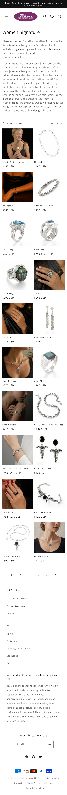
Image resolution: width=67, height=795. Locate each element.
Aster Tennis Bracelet (43, 205)
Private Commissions (17, 598)
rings (16, 49)
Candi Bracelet (9, 425)
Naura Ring (39, 249)
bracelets (54, 49)
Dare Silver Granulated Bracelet (16, 468)
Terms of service (34, 783)
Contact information (35, 788)
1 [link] (11, 574)
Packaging (12, 641)
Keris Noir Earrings (42, 468)
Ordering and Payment (18, 648)
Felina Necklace (41, 556)
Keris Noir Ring (9, 512)
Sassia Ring (7, 337)
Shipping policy (51, 783)
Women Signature (16, 605)
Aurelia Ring (7, 249)
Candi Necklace (9, 381)
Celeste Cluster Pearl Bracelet (15, 162)
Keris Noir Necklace (11, 556)
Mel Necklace (40, 162)
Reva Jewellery (21, 778)
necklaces (37, 49)
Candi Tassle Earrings (44, 337)
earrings (25, 49)
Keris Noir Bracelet (42, 512)
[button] (6, 16)
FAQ (9, 663)
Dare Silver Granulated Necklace (48, 425)
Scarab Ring (7, 293)
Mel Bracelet (7, 205)
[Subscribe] (49, 744)
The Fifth (38, 293)
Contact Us (12, 655)
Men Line (11, 613)
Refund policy (53, 778)
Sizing (10, 633)
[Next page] (55, 574)
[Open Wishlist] (52, 16)
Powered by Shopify (36, 778)
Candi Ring (39, 381)
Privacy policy (18, 783)
